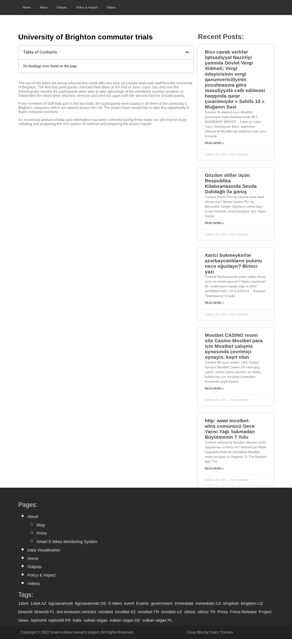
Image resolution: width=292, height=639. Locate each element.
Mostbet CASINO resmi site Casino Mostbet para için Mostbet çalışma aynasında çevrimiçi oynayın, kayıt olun (234, 346)
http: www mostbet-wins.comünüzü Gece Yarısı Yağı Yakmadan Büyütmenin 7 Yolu (230, 429)
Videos (111, 7)
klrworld (25, 612)
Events (142, 603)
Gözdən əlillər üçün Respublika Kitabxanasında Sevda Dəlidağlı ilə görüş (231, 183)
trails (77, 620)
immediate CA (208, 603)
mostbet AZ (125, 612)
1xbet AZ (38, 603)
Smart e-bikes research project (74, 632)
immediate (184, 603)
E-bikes (115, 603)
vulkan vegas (95, 620)
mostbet (105, 612)
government (161, 603)
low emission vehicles (76, 612)
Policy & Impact (86, 7)
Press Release (243, 612)
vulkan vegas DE (125, 620)
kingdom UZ (252, 603)
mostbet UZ (171, 612)
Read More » (214, 143)
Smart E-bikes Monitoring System (66, 541)
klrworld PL (44, 612)
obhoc (190, 612)
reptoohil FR (59, 620)
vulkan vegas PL (157, 620)
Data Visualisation (43, 550)
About (43, 7)
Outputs (62, 7)
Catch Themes (221, 632)
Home (27, 7)
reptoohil (38, 620)
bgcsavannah (61, 603)
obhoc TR (206, 612)
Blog (40, 525)
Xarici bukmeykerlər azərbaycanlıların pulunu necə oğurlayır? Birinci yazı (233, 263)
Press (41, 533)
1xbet (23, 603)
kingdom (231, 603)
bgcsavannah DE (90, 603)
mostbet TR (148, 612)
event (129, 603)
